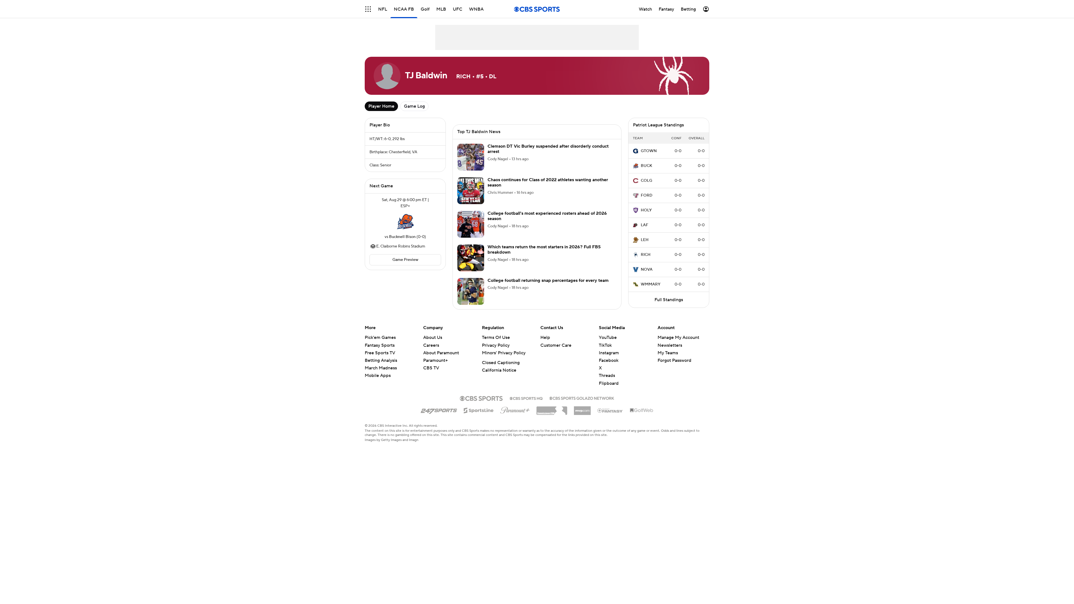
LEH (645, 239)
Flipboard (609, 383)
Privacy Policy (496, 345)
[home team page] (405, 221)
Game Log (414, 106)
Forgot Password (674, 360)
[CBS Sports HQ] (526, 398)
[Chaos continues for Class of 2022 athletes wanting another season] (470, 190)
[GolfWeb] (641, 410)
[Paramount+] (515, 409)
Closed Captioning (501, 362)
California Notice (499, 370)
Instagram (609, 353)
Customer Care (555, 345)
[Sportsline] (479, 409)
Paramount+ (435, 360)
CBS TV (431, 368)
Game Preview (405, 259)
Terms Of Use (496, 337)
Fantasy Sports (380, 345)
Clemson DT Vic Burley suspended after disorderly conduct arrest (548, 148)
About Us (432, 337)
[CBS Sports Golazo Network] (581, 397)
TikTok (605, 345)
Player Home (381, 106)
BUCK (646, 165)
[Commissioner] (551, 408)
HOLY (646, 210)
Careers (431, 345)
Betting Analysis (381, 360)
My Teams (668, 353)
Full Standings (668, 300)
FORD (647, 195)
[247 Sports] (439, 409)
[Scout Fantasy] (610, 410)
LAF (644, 225)
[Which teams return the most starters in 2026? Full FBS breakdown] (470, 257)
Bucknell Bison (402, 236)
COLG (646, 180)
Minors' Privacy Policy (504, 353)
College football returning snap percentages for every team (548, 280)
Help (545, 337)
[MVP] (582, 408)
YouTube (608, 337)
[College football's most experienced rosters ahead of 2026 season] (470, 224)
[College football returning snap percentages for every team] (470, 291)
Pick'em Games (380, 337)
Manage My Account (678, 337)
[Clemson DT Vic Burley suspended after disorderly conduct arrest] (470, 157)
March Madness (381, 368)
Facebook (608, 360)
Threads (607, 375)
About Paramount (441, 353)
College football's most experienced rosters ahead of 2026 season (547, 216)
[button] (368, 9)
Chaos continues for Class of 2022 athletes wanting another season (547, 182)
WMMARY (650, 284)
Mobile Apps (378, 375)
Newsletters (670, 345)
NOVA (647, 269)
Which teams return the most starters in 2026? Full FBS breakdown (544, 249)
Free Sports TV (380, 353)
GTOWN (649, 151)
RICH (646, 254)
